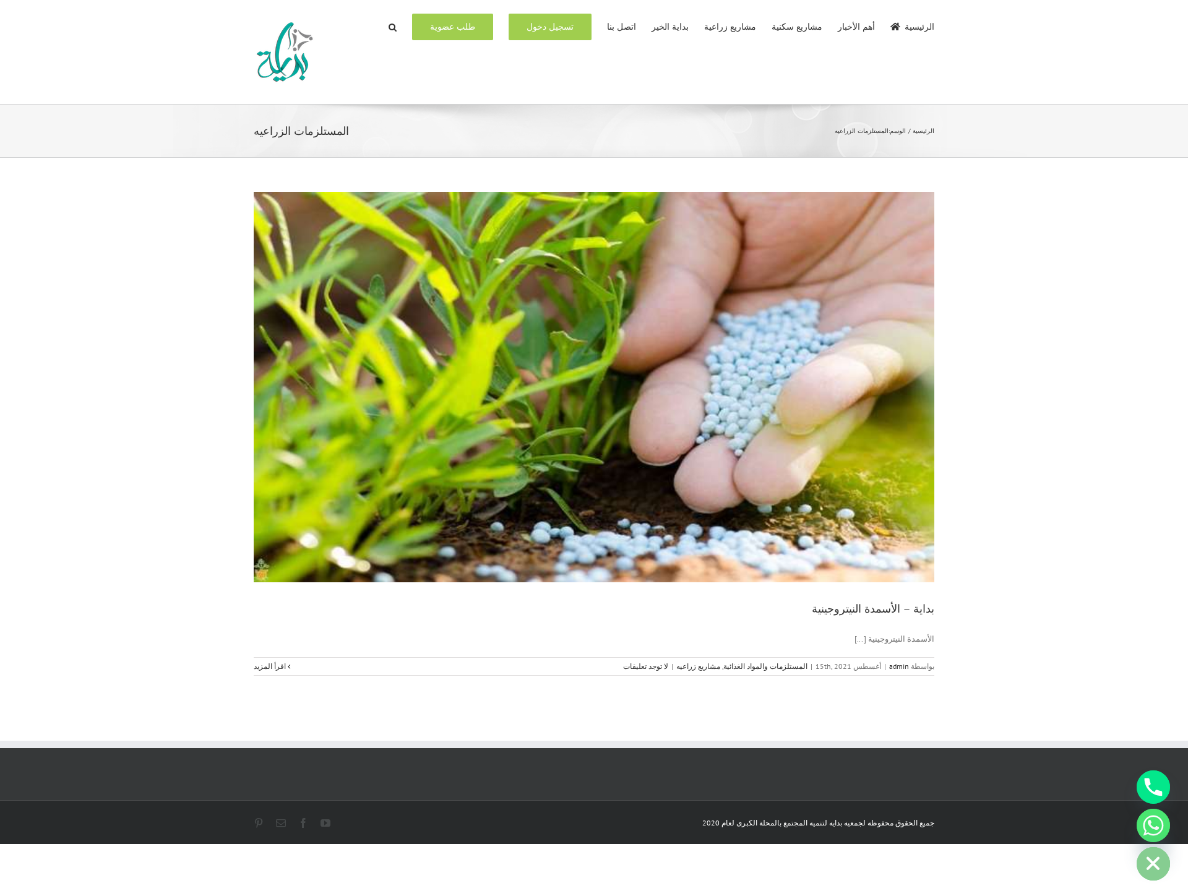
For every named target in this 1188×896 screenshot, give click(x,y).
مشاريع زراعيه (698, 666)
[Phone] (1153, 787)
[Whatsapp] (1153, 825)
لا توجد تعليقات (645, 666)
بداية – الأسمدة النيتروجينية (873, 609)
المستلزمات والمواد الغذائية (765, 666)
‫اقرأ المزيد (271, 666)
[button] (393, 26)
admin (899, 666)
